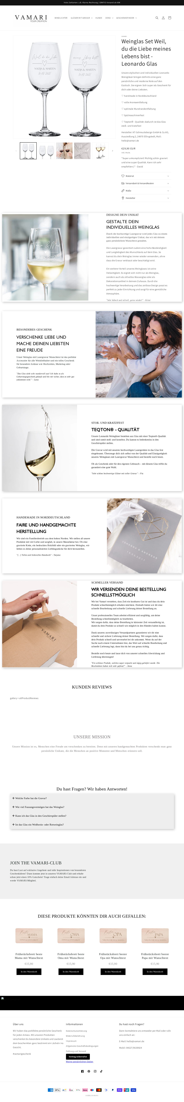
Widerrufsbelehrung (75, 1036)
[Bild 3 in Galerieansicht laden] (64, 150)
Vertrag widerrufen (78, 1056)
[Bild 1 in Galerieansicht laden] (28, 150)
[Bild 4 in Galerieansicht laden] (82, 150)
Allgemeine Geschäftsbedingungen (82, 1046)
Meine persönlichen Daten (79, 1061)
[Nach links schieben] (16, 151)
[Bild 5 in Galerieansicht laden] (100, 150)
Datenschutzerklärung (76, 1031)
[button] (81, 18)
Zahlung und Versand (76, 1051)
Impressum (71, 1041)
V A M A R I (94, 1095)
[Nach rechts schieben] (112, 151)
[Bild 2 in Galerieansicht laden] (46, 150)
